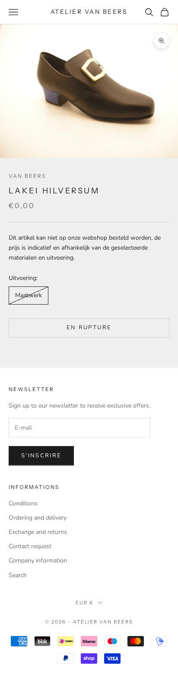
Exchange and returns (38, 532)
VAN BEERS (27, 176)
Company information (38, 560)
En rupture (89, 327)
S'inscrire (41, 455)
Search (18, 575)
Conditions (23, 503)
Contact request (30, 546)
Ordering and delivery (38, 518)
